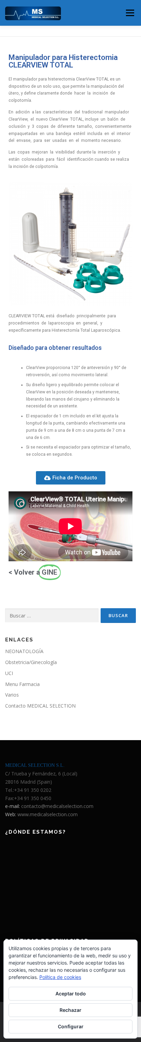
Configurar (71, 1026)
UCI (9, 673)
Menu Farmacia (22, 684)
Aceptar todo (70, 993)
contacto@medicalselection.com (57, 806)
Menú (129, 13)
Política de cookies (60, 977)
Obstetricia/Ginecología (31, 662)
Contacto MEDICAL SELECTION (40, 705)
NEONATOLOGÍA (24, 651)
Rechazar (70, 1010)
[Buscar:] (52, 616)
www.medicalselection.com (47, 814)
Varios (12, 694)
